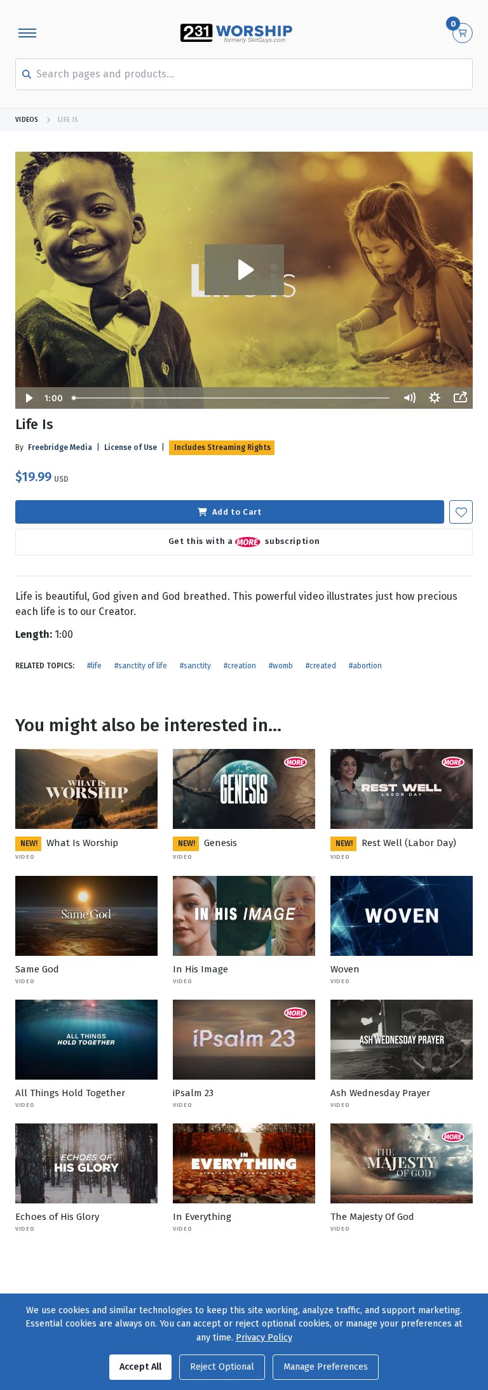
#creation (240, 665)
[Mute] (409, 398)
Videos (27, 120)
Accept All (140, 1366)
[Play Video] (28, 398)
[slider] (232, 398)
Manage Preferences (325, 1366)
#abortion (365, 665)
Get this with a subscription (244, 541)
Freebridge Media (60, 447)
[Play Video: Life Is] (244, 269)
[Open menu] (27, 33)
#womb (281, 665)
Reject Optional (222, 1366)
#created (321, 665)
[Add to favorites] (461, 512)
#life (94, 665)
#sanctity (195, 665)
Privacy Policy (264, 1337)
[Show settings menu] (434, 398)
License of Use (130, 447)
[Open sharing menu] (460, 398)
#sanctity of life (140, 665)
